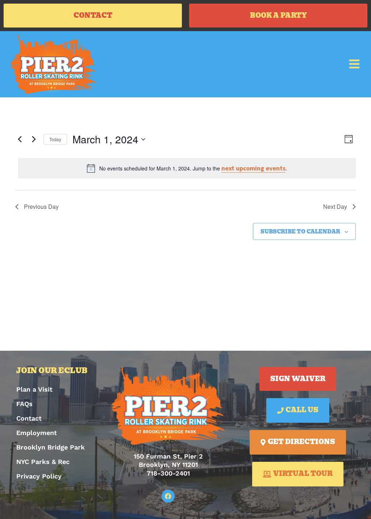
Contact (29, 418)
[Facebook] (168, 496)
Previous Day (41, 206)
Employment (36, 432)
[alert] (187, 168)
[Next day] (33, 139)
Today (55, 139)
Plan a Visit (34, 389)
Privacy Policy (39, 476)
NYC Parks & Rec (43, 461)
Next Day (335, 206)
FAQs (24, 404)
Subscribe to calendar (300, 231)
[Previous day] (19, 139)
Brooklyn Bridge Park (50, 447)
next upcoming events (253, 168)
